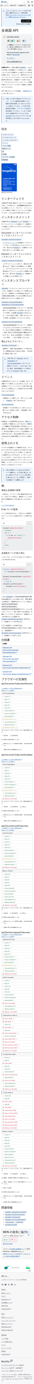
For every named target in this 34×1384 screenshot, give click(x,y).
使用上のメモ (6, 148)
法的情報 (18, 1368)
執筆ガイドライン (7, 1324)
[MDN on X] (9, 1285)
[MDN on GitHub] (2, 1285)
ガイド (3, 1345)
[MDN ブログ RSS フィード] (15, 1285)
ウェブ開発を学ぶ (7, 1342)
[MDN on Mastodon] (12, 1285)
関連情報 (5, 160)
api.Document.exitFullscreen (14, 826)
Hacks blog (5, 1354)
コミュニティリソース (8, 1321)
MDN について (6, 1293)
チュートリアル (6, 1348)
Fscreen (8, 116)
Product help (5, 1309)
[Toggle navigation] (32, 2)
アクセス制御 (6, 146)
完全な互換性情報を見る (14, 61)
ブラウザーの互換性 (23, 108)
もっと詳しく (11, 58)
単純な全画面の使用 (10, 490)
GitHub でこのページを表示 (11, 1254)
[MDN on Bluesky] (6, 1285)
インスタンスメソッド (9, 137)
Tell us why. (16, 55)
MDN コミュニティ (7, 1317)
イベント (5, 143)
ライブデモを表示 (7, 505)
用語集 (3, 1351)
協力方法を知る (8, 1244)
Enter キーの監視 (9, 509)
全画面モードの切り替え (13, 553)
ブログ (3, 1296)
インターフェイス (7, 134)
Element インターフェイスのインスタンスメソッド (16, 255)
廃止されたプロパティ (12, 341)
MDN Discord (5, 1327)
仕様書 (4, 154)
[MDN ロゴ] (5, 1276)
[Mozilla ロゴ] (7, 1361)
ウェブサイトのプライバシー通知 (11, 1365)
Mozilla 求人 (5, 1299)
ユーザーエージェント (10, 243)
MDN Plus (4, 1306)
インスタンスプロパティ (10, 140)
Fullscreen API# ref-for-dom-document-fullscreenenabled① (11, 659)
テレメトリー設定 (7, 1368)
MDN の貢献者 (16, 1249)
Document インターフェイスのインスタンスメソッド (16, 234)
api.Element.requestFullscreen (15, 932)
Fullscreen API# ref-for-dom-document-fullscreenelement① (11, 650)
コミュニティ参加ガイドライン (11, 1371)
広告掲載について (7, 1302)
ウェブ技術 (4, 1339)
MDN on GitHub (6, 1330)
